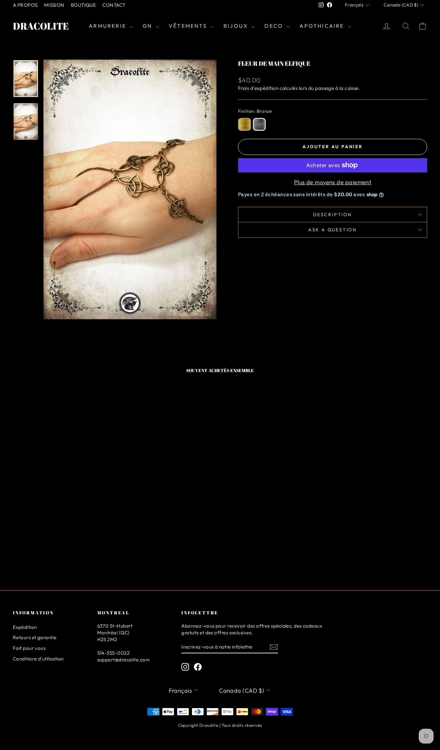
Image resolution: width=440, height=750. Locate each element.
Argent (259, 124)
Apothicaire (323, 26)
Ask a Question (332, 230)
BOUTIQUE (83, 5)
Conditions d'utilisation (38, 659)
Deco (274, 26)
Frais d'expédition (258, 88)
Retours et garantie (35, 637)
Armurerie (108, 26)
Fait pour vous (29, 648)
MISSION (54, 5)
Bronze (244, 124)
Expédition (25, 627)
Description (332, 214)
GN (148, 26)
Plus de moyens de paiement (332, 182)
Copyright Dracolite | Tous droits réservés (220, 725)
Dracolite (41, 26)
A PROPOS (25, 5)
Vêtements (189, 26)
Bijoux (237, 26)
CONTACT (113, 5)
